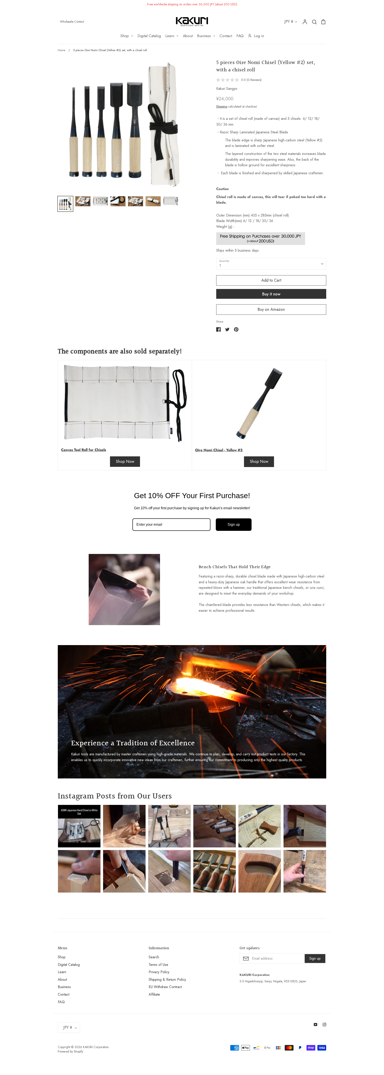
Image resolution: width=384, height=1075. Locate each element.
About (62, 979)
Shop (62, 957)
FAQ (61, 1002)
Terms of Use (158, 964)
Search (154, 957)
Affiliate (154, 994)
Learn (62, 972)
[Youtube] (315, 1024)
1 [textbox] (220, 265)
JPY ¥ (288, 21)
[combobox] (271, 264)
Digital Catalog (69, 964)
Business (64, 986)
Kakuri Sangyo (226, 88)
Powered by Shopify (70, 1051)
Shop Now (125, 461)
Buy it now (271, 294)
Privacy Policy (159, 972)
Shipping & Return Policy (167, 979)
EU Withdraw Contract (165, 986)
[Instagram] (324, 1024)
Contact (63, 994)
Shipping (221, 106)
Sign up (234, 524)
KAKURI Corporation (96, 1047)
